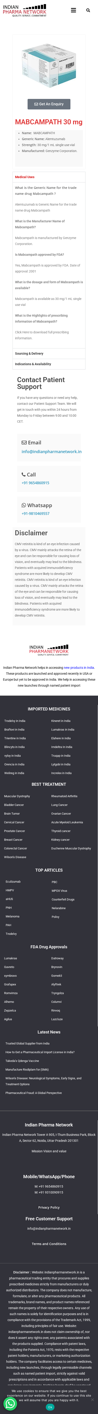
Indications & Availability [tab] (33, 364)
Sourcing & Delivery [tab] (29, 353)
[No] (92, 1399)
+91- (35, 513)
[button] (73, 10)
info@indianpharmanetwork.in (52, 451)
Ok (50, 1407)
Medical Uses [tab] (24, 177)
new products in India (79, 667)
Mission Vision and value (49, 1151)
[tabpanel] (49, 265)
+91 (35, 482)
